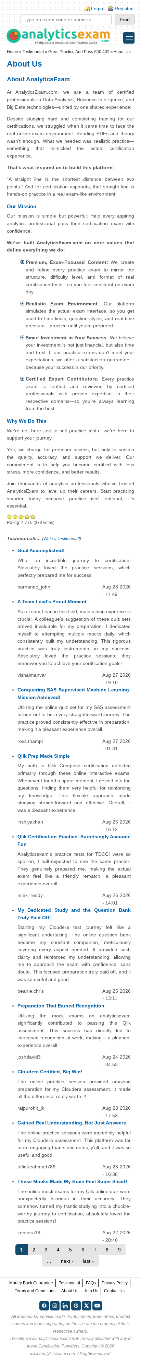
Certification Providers (58, 1346)
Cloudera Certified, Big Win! (49, 1071)
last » (88, 1261)
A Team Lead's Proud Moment (52, 601)
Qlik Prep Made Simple (43, 756)
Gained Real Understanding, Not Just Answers (71, 1122)
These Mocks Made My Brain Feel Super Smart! (72, 1181)
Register (124, 8)
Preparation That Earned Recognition (60, 1005)
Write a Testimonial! (61, 538)
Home (12, 51)
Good (21, 516)
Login (97, 8)
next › (67, 1261)
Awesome (32, 516)
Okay (15, 516)
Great (27, 516)
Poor (10, 516)
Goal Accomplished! (41, 550)
